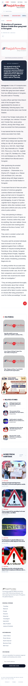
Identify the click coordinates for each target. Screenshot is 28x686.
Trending (13, 2)
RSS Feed (5, 645)
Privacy (7, 682)
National (20, 2)
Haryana (5, 613)
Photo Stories (7, 638)
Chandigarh (6, 618)
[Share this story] (2, 36)
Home (7, 2)
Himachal (5, 616)
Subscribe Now (14, 665)
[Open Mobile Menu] (2, 2)
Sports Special (7, 640)
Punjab (5, 611)
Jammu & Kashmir (8, 626)
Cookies (20, 682)
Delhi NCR (6, 621)
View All (21, 455)
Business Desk (7, 643)
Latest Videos (7, 635)
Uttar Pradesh (7, 623)
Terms (14, 682)
